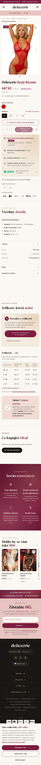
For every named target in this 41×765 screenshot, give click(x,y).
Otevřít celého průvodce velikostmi (23, 391)
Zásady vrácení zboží (28, 699)
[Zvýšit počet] (11, 129)
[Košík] (37, 7)
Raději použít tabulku (13, 341)
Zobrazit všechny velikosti (10, 388)
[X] (25, 658)
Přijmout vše (20, 747)
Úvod (3, 18)
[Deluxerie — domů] (20, 7)
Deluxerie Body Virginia (26, 575)
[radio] (3, 106)
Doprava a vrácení (8, 273)
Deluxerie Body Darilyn (8, 575)
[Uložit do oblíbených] (35, 28)
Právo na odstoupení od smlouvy (20, 701)
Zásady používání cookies (13, 707)
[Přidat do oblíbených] (15, 552)
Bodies (14, 18)
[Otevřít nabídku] (4, 7)
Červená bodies (22, 18)
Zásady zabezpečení (29, 707)
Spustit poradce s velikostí (20, 334)
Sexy (8, 18)
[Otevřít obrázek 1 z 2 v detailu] (20, 49)
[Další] (37, 545)
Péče (4, 267)
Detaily (5, 244)
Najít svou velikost (33, 111)
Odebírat (21, 625)
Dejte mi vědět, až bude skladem (22, 122)
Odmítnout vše (20, 754)
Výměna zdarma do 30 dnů (29, 2)
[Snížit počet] (4, 129)
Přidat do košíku (25, 129)
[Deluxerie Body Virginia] (28, 560)
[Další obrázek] (36, 49)
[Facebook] (20, 658)
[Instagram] (16, 658)
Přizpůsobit (20, 760)
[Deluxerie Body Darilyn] (10, 560)
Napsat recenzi (13, 450)
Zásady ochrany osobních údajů (20, 704)
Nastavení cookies (20, 710)
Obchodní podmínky (12, 699)
